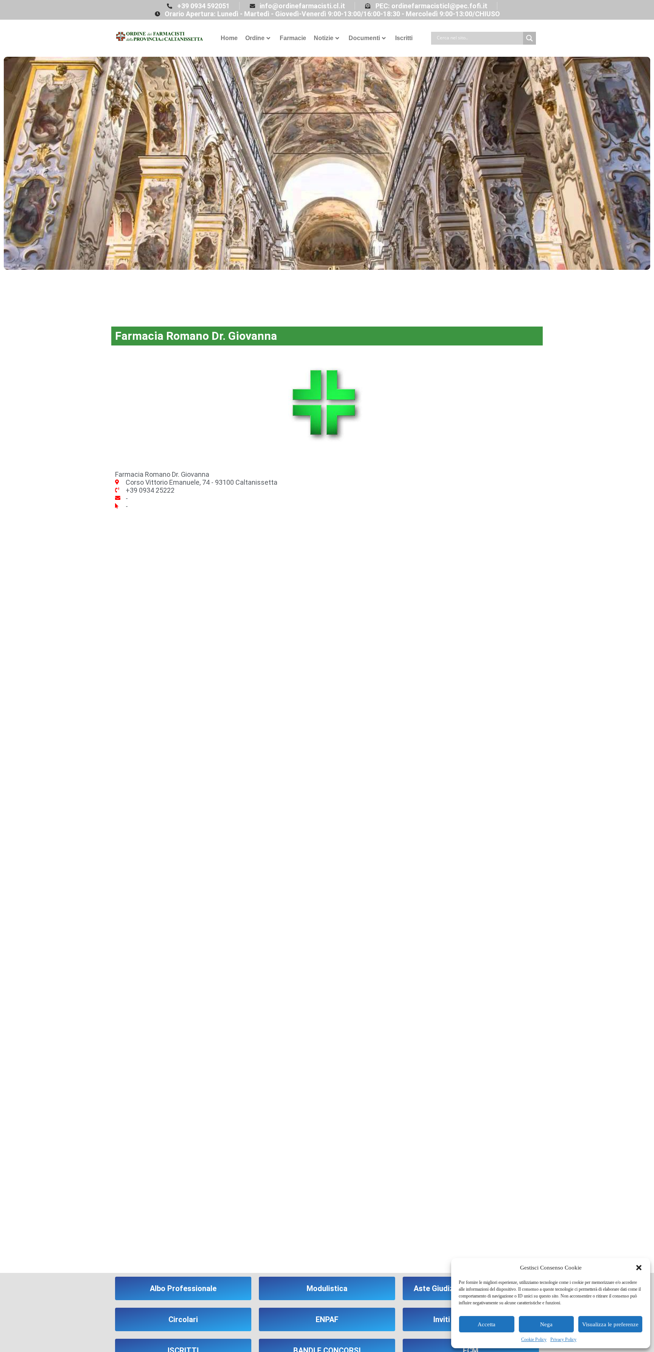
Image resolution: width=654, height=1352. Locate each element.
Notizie (323, 38)
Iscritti (404, 38)
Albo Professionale (183, 1288)
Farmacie (293, 38)
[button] (639, 1267)
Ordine (255, 38)
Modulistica (327, 1288)
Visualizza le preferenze (610, 1324)
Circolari (183, 1319)
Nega (546, 1324)
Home (229, 38)
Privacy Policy (563, 1339)
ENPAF (327, 1319)
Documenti (364, 38)
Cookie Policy (534, 1339)
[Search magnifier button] (529, 38)
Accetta (486, 1324)
